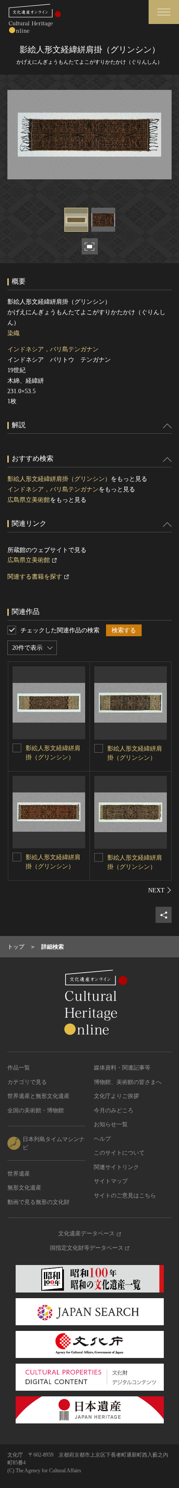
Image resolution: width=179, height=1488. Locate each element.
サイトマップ (111, 1181)
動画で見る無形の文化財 (38, 1202)
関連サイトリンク (116, 1167)
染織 (13, 333)
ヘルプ (102, 1138)
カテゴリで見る (27, 1082)
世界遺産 (18, 1173)
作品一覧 (18, 1067)
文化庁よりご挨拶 (116, 1096)
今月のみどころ (113, 1110)
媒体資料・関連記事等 (122, 1067)
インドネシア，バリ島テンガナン (53, 349)
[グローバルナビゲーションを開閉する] (164, 12)
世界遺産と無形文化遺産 (38, 1096)
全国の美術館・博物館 (35, 1110)
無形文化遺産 (24, 1187)
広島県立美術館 (28, 500)
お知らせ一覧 (111, 1124)
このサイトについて (119, 1152)
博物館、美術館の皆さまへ (128, 1082)
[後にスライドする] (160, 890)
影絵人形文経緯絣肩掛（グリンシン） (59, 479)
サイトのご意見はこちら (125, 1195)
